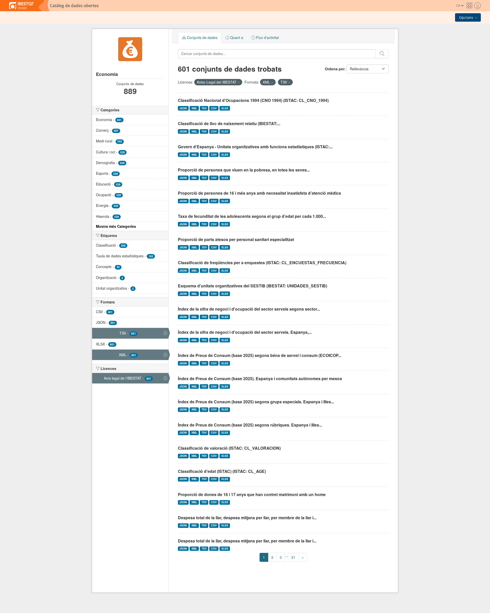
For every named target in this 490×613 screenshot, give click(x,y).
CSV (214, 108)
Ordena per (334, 68)
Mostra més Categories (116, 226)
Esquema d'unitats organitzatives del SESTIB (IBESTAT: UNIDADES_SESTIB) (252, 286)
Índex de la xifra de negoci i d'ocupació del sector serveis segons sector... (249, 309)
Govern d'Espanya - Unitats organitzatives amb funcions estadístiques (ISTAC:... (255, 147)
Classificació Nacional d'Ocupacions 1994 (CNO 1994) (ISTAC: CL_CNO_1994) (253, 100)
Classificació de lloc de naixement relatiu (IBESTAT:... (229, 123)
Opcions (466, 17)
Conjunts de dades (201, 37)
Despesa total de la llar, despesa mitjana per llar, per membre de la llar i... (247, 518)
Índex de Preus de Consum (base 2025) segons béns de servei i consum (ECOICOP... (259, 355)
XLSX (224, 108)
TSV (204, 108)
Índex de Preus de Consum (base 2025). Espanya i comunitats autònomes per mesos (260, 378)
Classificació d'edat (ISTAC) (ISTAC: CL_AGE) (222, 471)
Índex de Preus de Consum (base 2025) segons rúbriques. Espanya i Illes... (250, 425)
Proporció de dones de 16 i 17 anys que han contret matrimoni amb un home (252, 494)
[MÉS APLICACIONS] (469, 5)
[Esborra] (239, 82)
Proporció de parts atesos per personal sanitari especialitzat (236, 239)
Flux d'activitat (267, 37)
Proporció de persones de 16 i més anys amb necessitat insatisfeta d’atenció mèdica (259, 193)
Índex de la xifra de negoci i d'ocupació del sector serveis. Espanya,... (245, 332)
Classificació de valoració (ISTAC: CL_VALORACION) (229, 448)
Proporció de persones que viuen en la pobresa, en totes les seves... (244, 170)
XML (194, 108)
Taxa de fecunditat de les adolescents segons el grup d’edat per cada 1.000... (252, 216)
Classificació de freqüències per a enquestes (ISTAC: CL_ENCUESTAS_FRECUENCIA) (262, 262)
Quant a (236, 37)
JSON (183, 108)
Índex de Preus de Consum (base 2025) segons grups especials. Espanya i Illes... (256, 402)
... (286, 555)
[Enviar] (382, 53)
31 (293, 557)
